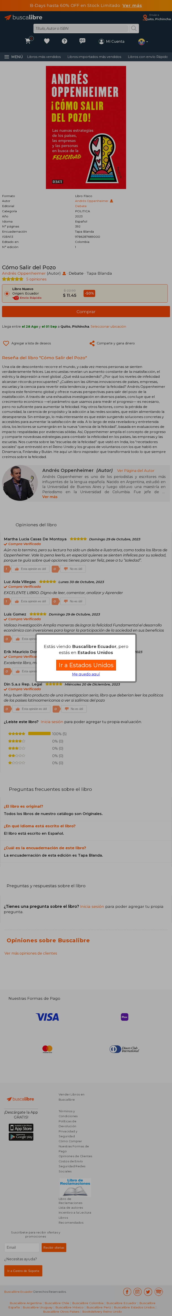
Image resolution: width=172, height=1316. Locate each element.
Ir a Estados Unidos (86, 665)
